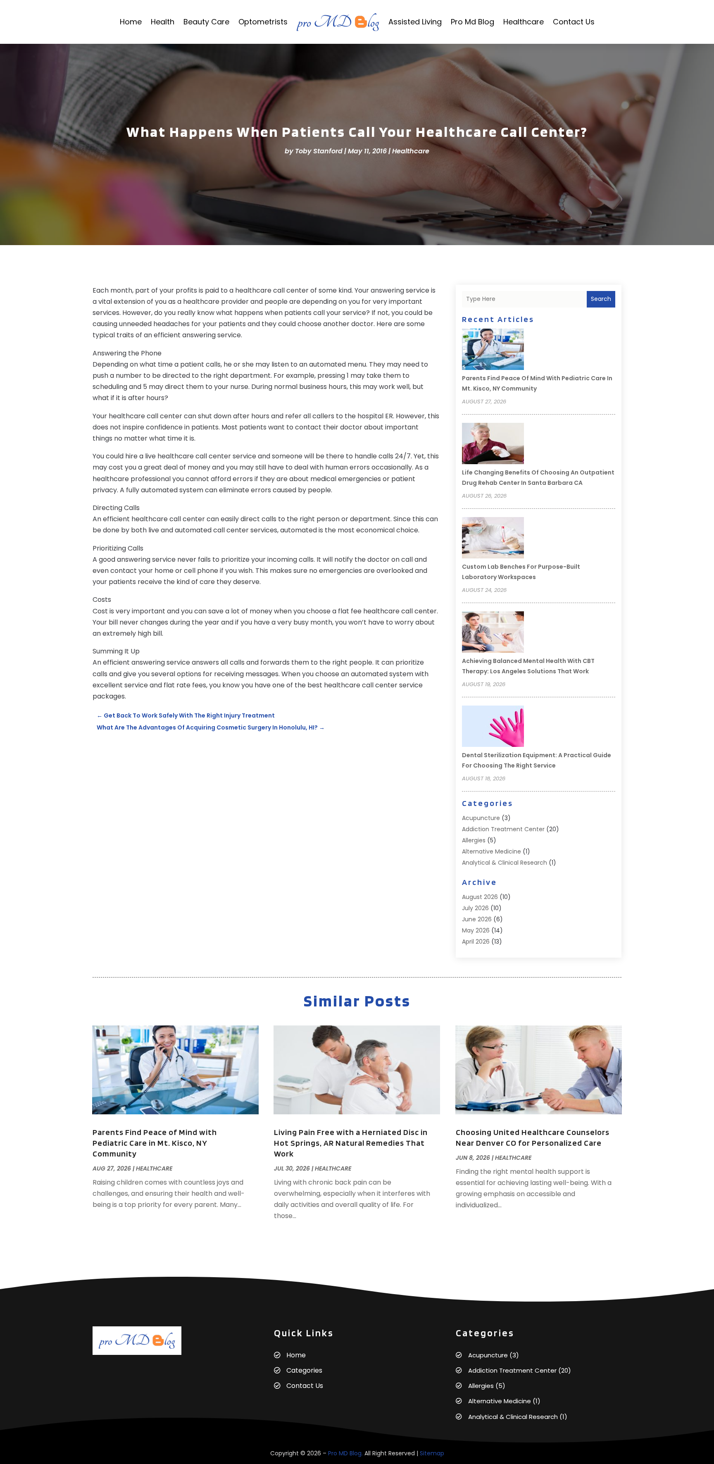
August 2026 (480, 897)
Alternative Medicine (491, 851)
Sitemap (432, 1453)
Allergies (474, 840)
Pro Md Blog (472, 22)
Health (162, 22)
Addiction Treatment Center (503, 829)
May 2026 (476, 930)
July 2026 (475, 908)
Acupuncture (481, 818)
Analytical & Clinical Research (504, 862)
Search (601, 299)
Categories (304, 1370)
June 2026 (477, 919)
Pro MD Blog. (345, 1453)
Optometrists (263, 22)
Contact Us (574, 22)
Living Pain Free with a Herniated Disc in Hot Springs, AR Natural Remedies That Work (351, 1143)
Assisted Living (415, 22)
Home (131, 22)
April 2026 (476, 941)
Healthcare (523, 22)
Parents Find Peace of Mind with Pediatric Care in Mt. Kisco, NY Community (155, 1143)
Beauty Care (206, 22)
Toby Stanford (319, 151)
